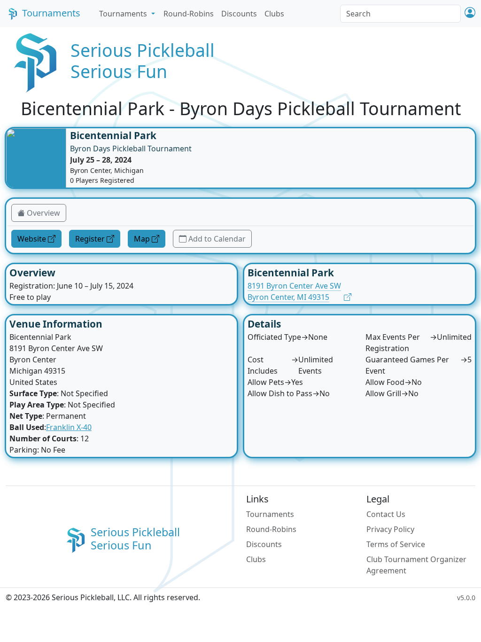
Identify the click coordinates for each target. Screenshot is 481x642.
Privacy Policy (390, 529)
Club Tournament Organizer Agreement (416, 565)
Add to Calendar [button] (217, 239)
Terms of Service (395, 544)
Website (31, 239)
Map (142, 239)
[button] (470, 13)
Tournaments (51, 13)
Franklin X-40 (69, 427)
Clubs (274, 13)
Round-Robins (188, 13)
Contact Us (385, 514)
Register (90, 239)
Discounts (239, 13)
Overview (43, 213)
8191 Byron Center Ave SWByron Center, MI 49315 (294, 291)
